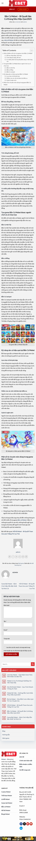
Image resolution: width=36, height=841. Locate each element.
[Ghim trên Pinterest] (23, 556)
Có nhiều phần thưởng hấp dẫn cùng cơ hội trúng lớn (19, 60)
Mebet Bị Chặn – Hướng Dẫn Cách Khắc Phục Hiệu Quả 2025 (20, 694)
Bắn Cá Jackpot (11, 72)
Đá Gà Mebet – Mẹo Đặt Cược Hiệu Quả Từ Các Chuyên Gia (20, 700)
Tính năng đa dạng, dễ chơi (14, 57)
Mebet (3, 759)
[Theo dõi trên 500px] (21, 828)
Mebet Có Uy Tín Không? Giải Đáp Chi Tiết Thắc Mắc (19, 681)
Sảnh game (21, 563)
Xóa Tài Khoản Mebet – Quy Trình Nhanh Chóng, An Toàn (20, 688)
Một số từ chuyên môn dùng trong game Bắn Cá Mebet (17, 83)
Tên (5, 621)
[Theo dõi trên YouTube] (31, 823)
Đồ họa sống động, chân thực (14, 55)
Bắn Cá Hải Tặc (11, 68)
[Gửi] (33, 664)
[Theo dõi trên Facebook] (21, 823)
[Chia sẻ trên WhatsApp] (9, 556)
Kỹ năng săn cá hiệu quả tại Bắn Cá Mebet (16, 74)
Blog (3, 731)
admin (25, 22)
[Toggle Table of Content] (31, 50)
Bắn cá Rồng (10, 70)
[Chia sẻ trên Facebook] (12, 556)
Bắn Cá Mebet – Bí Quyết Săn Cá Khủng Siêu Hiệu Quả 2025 (20, 712)
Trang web (7, 638)
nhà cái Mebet (8, 40)
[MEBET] (18, 3)
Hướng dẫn (6, 734)
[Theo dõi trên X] (24, 823)
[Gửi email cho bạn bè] (19, 556)
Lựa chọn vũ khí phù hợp (13, 76)
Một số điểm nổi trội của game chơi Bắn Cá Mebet (18, 53)
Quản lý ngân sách (11, 80)
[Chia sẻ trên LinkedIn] (26, 556)
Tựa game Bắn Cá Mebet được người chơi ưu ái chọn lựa (17, 65)
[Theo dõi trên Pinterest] (27, 823)
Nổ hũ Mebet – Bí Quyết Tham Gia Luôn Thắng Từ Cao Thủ (27, 586)
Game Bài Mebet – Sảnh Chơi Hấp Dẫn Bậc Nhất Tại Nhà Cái (9, 586)
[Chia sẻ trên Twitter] (16, 556)
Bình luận (7, 605)
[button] (2, 3)
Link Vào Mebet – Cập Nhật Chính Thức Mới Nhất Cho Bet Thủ (19, 675)
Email (6, 630)
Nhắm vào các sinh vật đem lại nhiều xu (17, 78)
